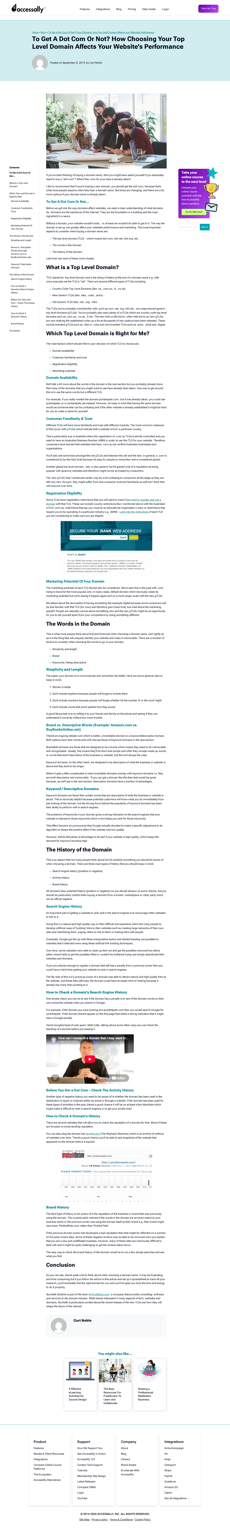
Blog (119, 9)
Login (165, 9)
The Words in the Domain (21, 236)
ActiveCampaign (174, 1448)
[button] (22, 168)
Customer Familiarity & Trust (22, 210)
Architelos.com (100, 1294)
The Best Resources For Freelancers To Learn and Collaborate (112, 1396)
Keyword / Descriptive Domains (21, 266)
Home (35, 32)
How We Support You (89, 1448)
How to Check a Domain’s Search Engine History (22, 289)
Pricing (132, 9)
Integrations (103, 9)
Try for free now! (194, 211)
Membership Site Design (91, 1476)
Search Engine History (21, 279)
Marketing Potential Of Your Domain (21, 227)
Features (85, 9)
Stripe (167, 1470)
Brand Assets (128, 1464)
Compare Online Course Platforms (47, 1467)
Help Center (149, 9)
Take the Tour (208, 8)
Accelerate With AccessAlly (130, 1472)
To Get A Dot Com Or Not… (20, 174)
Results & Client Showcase (49, 1453)
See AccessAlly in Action (91, 1453)
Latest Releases (86, 1481)
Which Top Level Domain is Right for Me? (22, 195)
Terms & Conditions (121, 1519)
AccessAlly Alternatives (47, 1479)
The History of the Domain (21, 274)
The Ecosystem (42, 1474)
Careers (125, 1459)
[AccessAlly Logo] (28, 8)
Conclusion (14, 330)
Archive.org (93, 1133)
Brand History (17, 323)
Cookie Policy (143, 1519)
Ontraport (170, 1464)
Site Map (84, 1519)
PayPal (168, 1476)
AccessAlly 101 (86, 1459)
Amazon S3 (171, 1487)
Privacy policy (100, 1519)
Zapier (168, 1492)
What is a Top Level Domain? (18, 185)
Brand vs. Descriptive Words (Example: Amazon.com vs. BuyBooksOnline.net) (21, 252)
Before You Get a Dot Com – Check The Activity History (23, 302)
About (124, 1448)
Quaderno (170, 1481)
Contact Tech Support (90, 1464)
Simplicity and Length (21, 240)
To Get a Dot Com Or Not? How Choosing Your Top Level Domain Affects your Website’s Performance (101, 32)
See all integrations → (177, 1498)
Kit (166, 1453)
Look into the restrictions (134, 511)
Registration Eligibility (21, 218)
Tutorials (82, 1470)
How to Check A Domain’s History (19, 315)
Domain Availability (20, 201)
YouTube (82, 1498)
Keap (167, 1459)
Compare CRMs (86, 1487)
